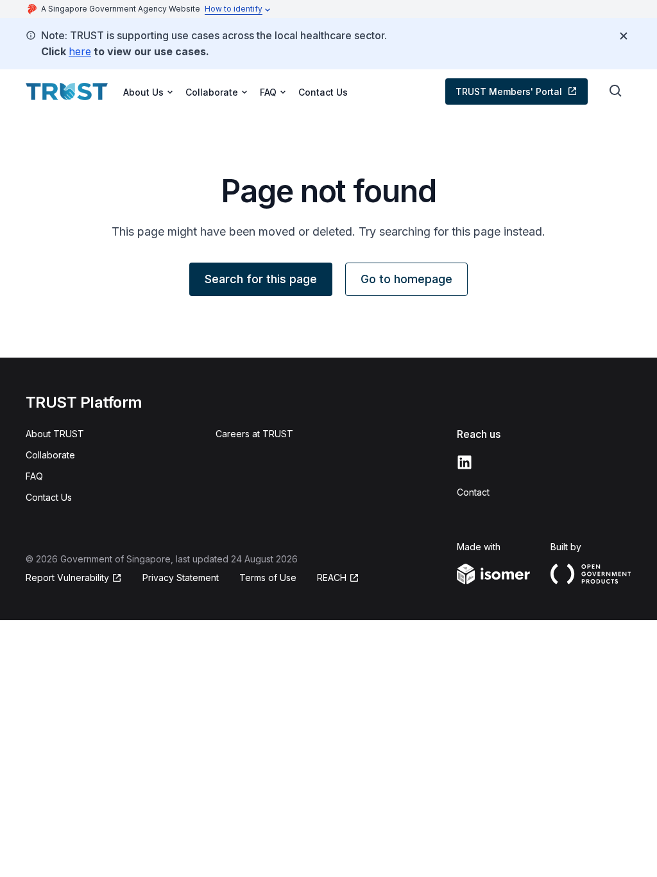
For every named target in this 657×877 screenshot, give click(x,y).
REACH (331, 577)
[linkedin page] (464, 462)
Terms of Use (267, 577)
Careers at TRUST (254, 433)
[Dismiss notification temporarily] (623, 36)
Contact (473, 492)
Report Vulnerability (67, 577)
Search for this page (261, 279)
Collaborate (50, 454)
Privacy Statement (180, 577)
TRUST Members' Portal (509, 91)
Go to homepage (406, 279)
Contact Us (323, 92)
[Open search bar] (616, 91)
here (80, 51)
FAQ (34, 476)
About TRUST (55, 433)
